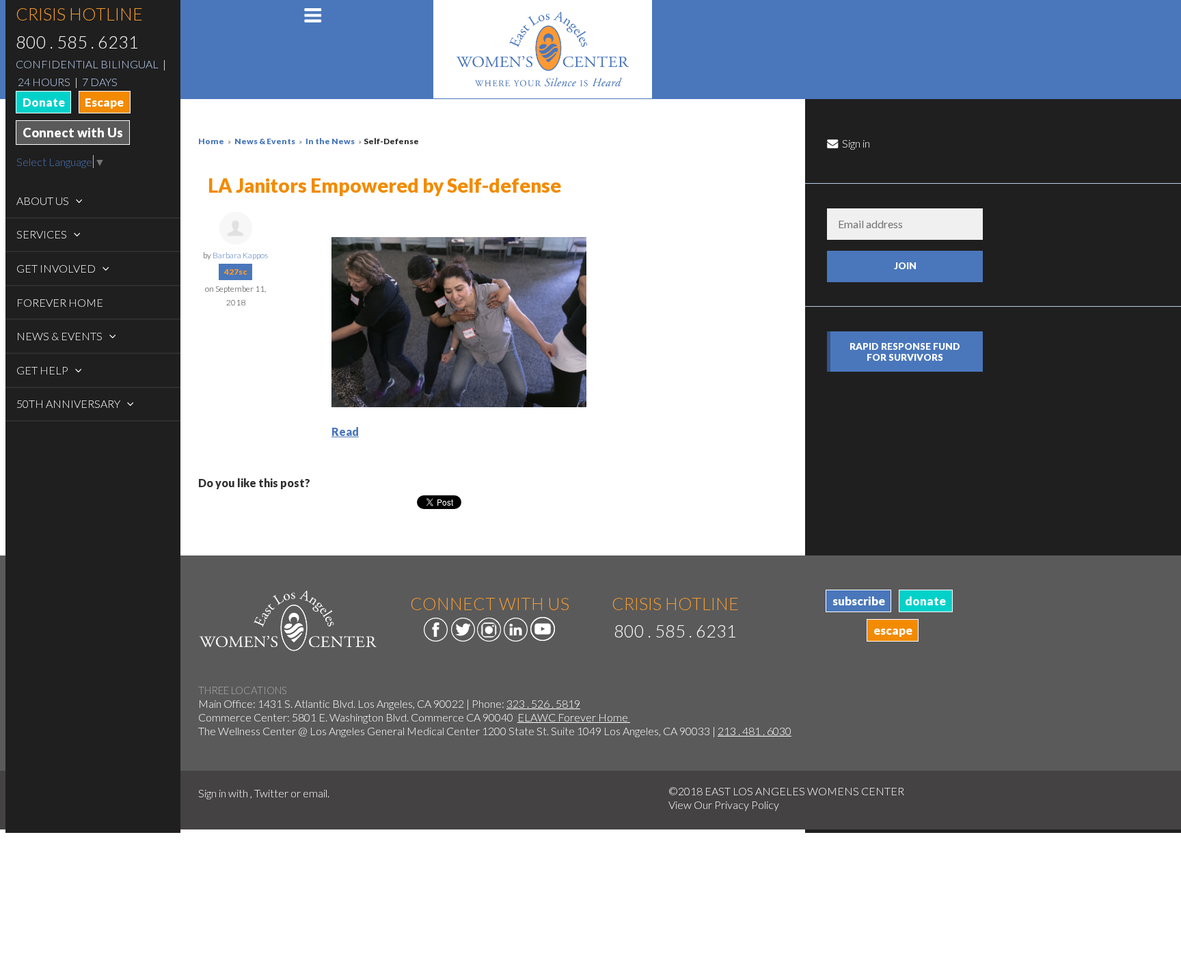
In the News (330, 141)
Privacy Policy (746, 804)
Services (42, 234)
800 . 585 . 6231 (77, 41)
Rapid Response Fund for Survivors (905, 352)
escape (892, 630)
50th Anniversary (69, 403)
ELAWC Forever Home (573, 717)
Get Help (43, 369)
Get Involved (57, 268)
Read (345, 431)
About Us (43, 200)
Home (211, 141)
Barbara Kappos (240, 255)
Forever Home (59, 302)
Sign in (855, 143)
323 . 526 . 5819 (543, 703)
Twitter (271, 792)
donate (925, 601)
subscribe (858, 601)
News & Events (60, 335)
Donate (44, 102)
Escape (104, 102)
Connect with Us (73, 132)
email (315, 792)
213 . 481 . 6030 (754, 730)
